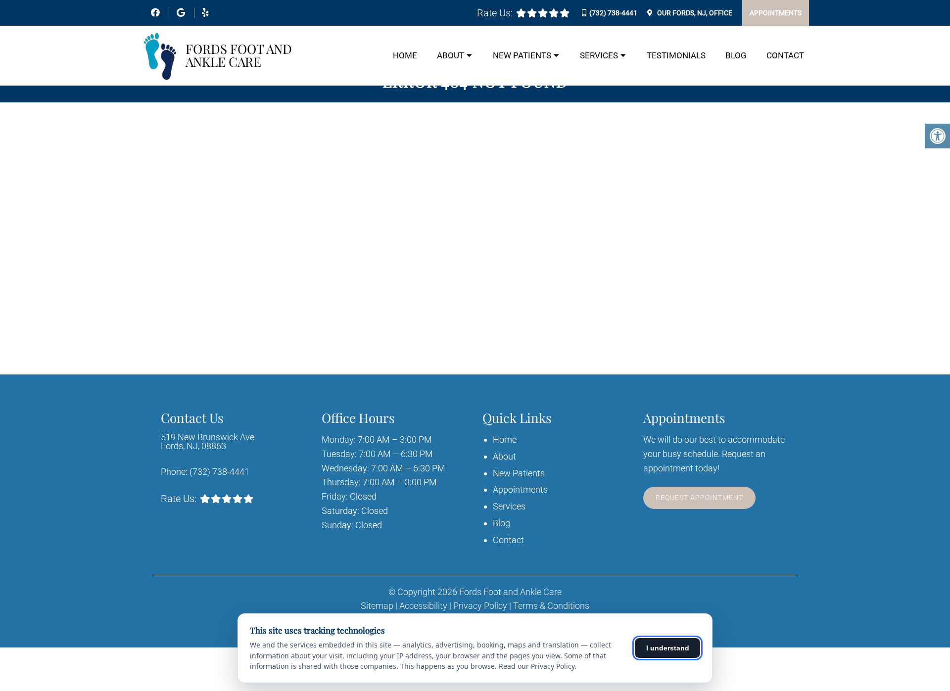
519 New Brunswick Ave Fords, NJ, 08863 (207, 442)
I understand (667, 648)
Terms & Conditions (551, 605)
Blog (736, 55)
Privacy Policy (480, 605)
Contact (785, 55)
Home (405, 55)
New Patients (522, 55)
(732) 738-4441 (613, 13)
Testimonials (676, 55)
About (450, 55)
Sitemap (377, 605)
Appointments (776, 13)
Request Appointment (699, 498)
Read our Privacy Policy (536, 666)
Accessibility (423, 605)
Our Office (694, 13)
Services (599, 55)
